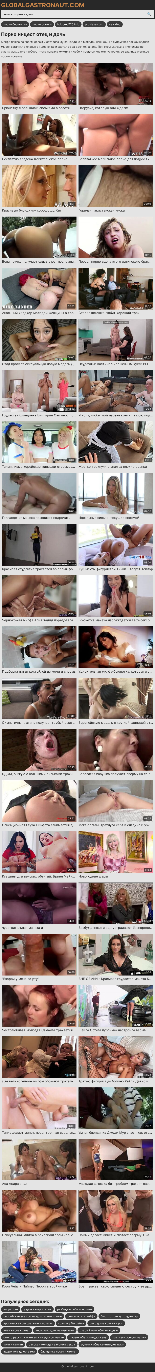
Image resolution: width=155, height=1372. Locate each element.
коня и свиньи (13, 1344)
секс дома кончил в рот (106, 1323)
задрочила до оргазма (19, 1351)
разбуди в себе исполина (74, 1309)
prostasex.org (94, 24)
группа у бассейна (71, 1323)
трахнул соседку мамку (129, 1337)
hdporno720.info (68, 24)
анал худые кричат (16, 1330)
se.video (114, 24)
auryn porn (10, 1309)
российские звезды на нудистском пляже (32, 1316)
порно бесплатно (15, 24)
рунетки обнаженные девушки (102, 1344)
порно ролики (41, 24)
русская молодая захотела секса (52, 1344)
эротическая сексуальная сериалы (27, 1323)
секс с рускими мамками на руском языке (33, 1337)
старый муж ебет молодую (99, 1330)
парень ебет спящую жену (88, 1337)
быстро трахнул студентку (119, 1316)
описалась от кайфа (81, 1316)
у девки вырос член (37, 1309)
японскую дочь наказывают (55, 1330)
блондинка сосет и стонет (58, 1351)
